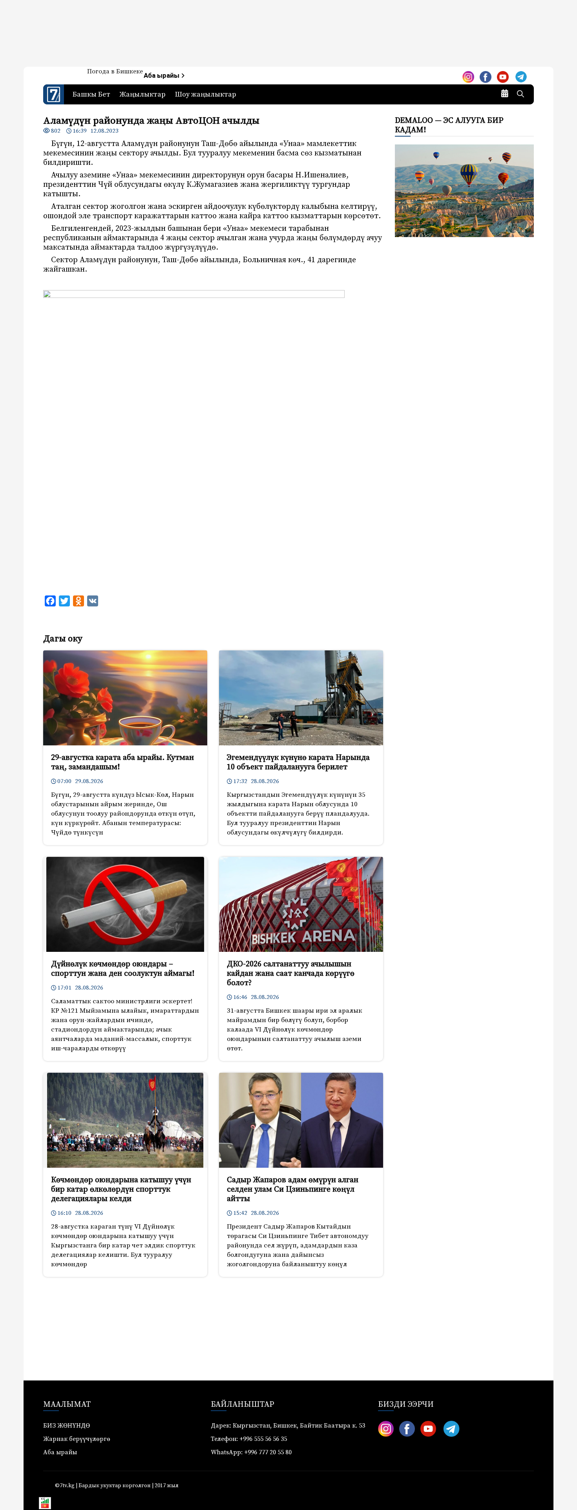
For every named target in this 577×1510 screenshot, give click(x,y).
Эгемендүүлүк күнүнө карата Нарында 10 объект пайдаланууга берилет (298, 762)
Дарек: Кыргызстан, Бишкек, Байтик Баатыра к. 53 (288, 1426)
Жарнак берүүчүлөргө (76, 1439)
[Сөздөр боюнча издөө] (520, 94)
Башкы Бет (91, 94)
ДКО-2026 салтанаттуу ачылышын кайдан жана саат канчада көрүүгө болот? (290, 973)
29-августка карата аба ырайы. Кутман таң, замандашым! (122, 762)
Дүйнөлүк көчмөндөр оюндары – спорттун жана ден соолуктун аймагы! (122, 969)
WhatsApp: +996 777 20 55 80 (251, 1452)
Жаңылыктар (143, 94)
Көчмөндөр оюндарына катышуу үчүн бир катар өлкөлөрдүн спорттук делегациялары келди (121, 1189)
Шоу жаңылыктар (205, 94)
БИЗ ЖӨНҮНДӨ (66, 1426)
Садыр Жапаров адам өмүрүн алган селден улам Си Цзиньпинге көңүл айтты (292, 1189)
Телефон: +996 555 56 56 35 (249, 1439)
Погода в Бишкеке (115, 71)
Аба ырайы (162, 75)
